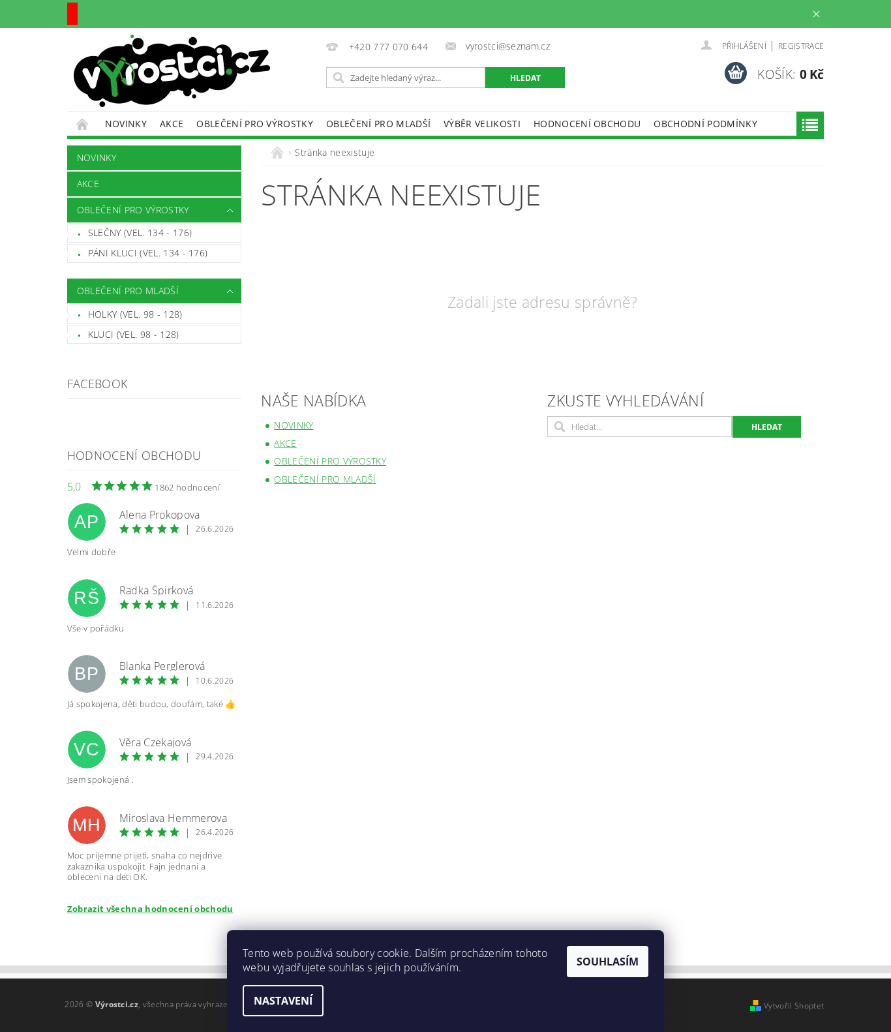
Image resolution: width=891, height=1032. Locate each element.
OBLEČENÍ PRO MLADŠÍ (378, 123)
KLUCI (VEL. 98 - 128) (133, 334)
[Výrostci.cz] (172, 71)
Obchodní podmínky (705, 123)
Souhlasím (608, 961)
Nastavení (283, 1001)
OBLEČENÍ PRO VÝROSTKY (254, 123)
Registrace (801, 46)
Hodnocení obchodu (587, 123)
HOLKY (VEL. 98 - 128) (135, 314)
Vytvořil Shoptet (794, 1005)
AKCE (171, 123)
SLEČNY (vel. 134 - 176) (140, 232)
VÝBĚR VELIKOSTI (482, 123)
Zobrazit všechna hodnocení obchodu (150, 909)
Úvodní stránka (82, 123)
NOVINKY (126, 123)
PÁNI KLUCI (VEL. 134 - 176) (148, 253)
